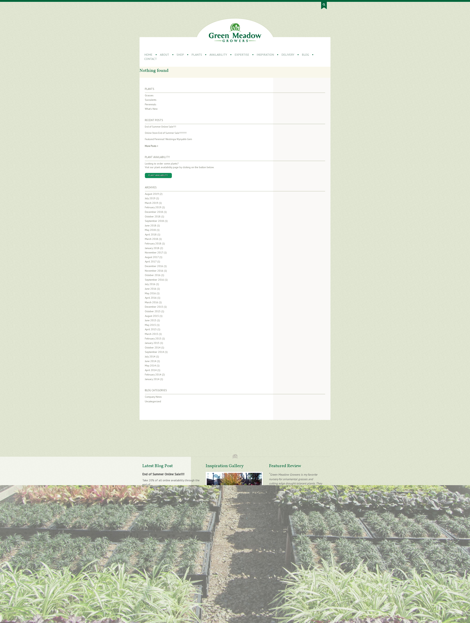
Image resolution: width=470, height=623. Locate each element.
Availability (218, 54)
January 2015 (152, 343)
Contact (150, 59)
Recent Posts (154, 120)
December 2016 (154, 266)
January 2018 (152, 248)
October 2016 (152, 275)
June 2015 (150, 320)
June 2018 (150, 225)
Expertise (242, 54)
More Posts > (151, 146)
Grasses (149, 95)
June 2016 (150, 288)
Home (148, 54)
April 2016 (151, 297)
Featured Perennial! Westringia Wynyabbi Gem (168, 139)
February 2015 (153, 338)
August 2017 (152, 257)
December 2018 (154, 212)
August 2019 (152, 194)
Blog (305, 54)
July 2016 (150, 284)
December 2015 (154, 306)
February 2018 (153, 243)
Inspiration (265, 54)
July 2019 (150, 198)
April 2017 (150, 261)
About (164, 54)
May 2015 (150, 325)
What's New (151, 108)
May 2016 (150, 293)
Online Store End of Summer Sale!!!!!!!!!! (166, 133)
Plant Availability (157, 157)
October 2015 (152, 311)
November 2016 (154, 270)
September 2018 (154, 221)
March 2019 (151, 203)
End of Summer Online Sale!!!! (160, 126)
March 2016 (151, 302)
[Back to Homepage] (235, 32)
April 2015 (151, 329)
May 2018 (150, 230)
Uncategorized (153, 401)
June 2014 (150, 361)
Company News (153, 396)
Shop (180, 54)
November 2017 (154, 252)
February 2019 (153, 207)
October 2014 (152, 347)
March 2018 (151, 239)
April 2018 (151, 234)
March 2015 (151, 334)
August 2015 (152, 316)
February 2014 (153, 374)
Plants (196, 54)
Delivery (287, 54)
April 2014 (151, 370)
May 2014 (150, 365)
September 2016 (154, 279)
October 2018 (152, 216)
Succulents (150, 99)
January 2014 (152, 379)
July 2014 (150, 356)
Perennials (150, 104)
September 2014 (154, 352)
